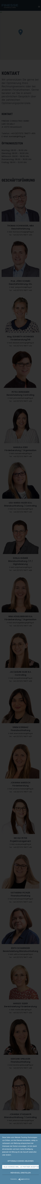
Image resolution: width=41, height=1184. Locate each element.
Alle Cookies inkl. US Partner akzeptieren (21, 1167)
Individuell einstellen (20, 1173)
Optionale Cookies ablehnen (20, 1161)
